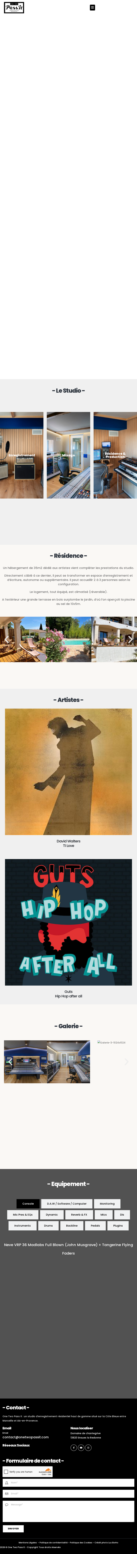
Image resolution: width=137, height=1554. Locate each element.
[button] (7, 639)
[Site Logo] (14, 7)
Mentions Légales (28, 1542)
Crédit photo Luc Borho (106, 1542)
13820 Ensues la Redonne (86, 1437)
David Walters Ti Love (68, 843)
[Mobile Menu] (92, 7)
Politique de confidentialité (54, 1542)
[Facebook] (74, 1447)
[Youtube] (81, 1447)
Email (5, 1432)
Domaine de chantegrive (86, 1433)
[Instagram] (88, 1447)
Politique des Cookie (80, 1542)
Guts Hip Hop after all (68, 994)
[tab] (28, 1203)
